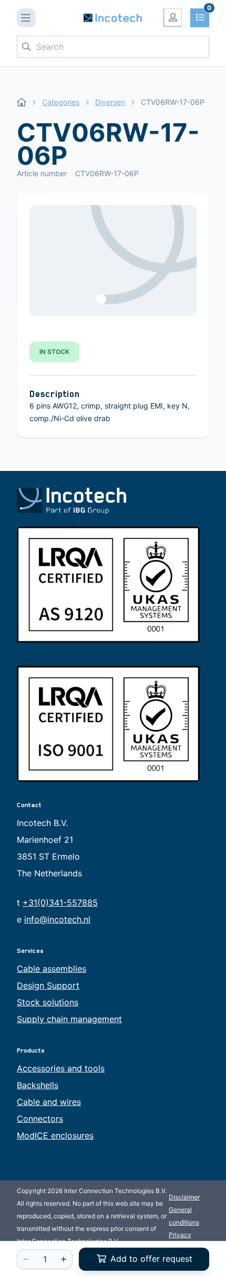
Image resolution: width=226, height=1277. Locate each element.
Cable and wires (49, 1102)
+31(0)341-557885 (60, 902)
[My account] (172, 17)
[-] (25, 1259)
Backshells (37, 1085)
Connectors (40, 1118)
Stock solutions (47, 1002)
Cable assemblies (51, 968)
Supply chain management (69, 1019)
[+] (63, 1259)
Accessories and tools (61, 1068)
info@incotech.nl (57, 919)
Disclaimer (184, 1197)
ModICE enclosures (55, 1135)
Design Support (48, 985)
